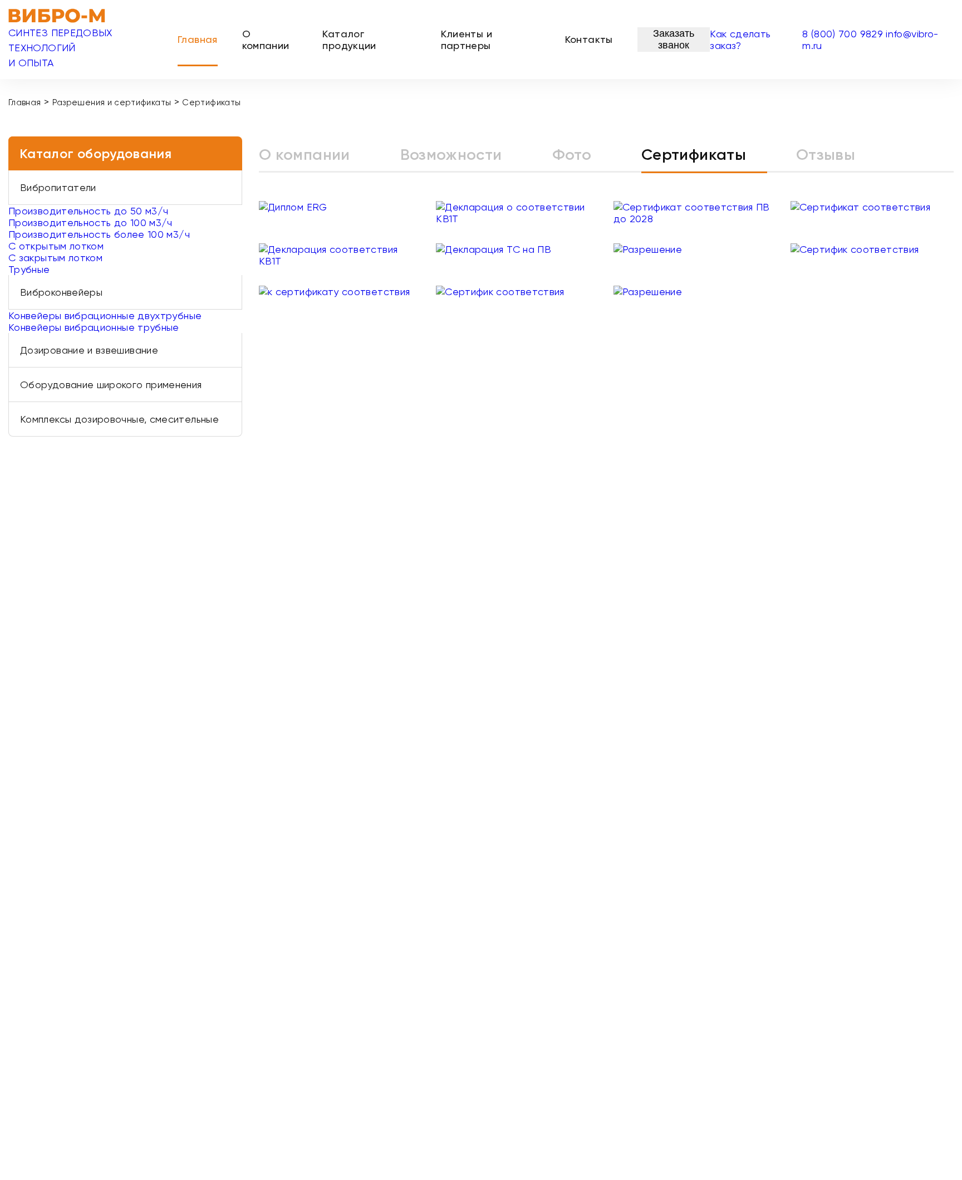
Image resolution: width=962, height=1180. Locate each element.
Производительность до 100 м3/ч (90, 222)
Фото (571, 154)
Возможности (451, 154)
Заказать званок (673, 39)
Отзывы (825, 154)
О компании (265, 39)
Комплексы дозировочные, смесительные (119, 419)
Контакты (589, 39)
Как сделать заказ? (740, 39)
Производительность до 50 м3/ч (88, 211)
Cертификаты (693, 154)
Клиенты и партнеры (466, 39)
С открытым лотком (56, 246)
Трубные (29, 269)
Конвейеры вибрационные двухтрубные (105, 315)
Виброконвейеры (61, 292)
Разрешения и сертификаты (111, 102)
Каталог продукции (349, 39)
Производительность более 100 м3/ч (99, 234)
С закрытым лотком (55, 257)
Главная (198, 39)
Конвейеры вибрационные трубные (93, 327)
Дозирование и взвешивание (89, 350)
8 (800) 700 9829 (842, 34)
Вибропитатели (58, 187)
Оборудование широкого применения (111, 384)
